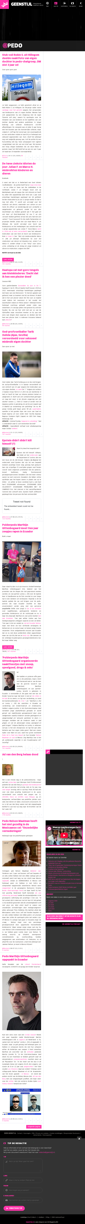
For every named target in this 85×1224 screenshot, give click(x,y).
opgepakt (5, 881)
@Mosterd (5, 262)
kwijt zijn (26, 635)
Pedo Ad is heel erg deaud (12, 735)
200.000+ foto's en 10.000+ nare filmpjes (18, 797)
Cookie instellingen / (57, 1133)
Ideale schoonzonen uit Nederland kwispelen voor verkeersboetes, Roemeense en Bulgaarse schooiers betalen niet (64, 875)
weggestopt (6, 888)
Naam (6, 1186)
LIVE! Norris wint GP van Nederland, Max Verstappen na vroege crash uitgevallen (64, 880)
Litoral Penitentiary (33, 964)
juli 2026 (50, 903)
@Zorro (4, 155)
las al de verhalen (34, 608)
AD (19, 701)
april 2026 (51, 909)
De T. (24, 701)
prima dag (12, 782)
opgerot (22, 1040)
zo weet (19, 389)
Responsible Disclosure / (72, 1133)
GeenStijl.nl (30, 1222)
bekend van (36, 871)
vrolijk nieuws (30, 1035)
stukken (41, 1217)
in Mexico (25, 1074)
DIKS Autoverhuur (58, 1217)
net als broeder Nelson (32, 623)
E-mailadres (9, 1196)
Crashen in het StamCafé (56, 869)
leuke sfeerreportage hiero (13, 890)
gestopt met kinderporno (32, 785)
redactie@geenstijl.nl (47, 1152)
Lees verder (8, 259)
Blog (47, 1217)
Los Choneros (13, 1069)
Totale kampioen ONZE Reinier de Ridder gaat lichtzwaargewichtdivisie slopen (62, 888)
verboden (30, 1052)
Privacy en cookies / (43, 1133)
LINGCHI (8, 320)
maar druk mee (35, 185)
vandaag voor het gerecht (12, 110)
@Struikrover (6, 649)
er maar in (10, 236)
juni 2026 (51, 905)
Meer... (50, 911)
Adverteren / (38, 1135)
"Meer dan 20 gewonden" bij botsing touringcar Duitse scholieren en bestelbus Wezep (65, 866)
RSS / (34, 1133)
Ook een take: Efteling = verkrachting (59, 871)
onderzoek (34, 455)
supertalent (36, 409)
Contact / (20, 1133)
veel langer (6, 789)
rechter (11, 1081)
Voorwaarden (47, 1135)
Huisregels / (28, 1133)
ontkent (14, 428)
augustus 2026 (52, 901)
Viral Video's (31, 1217)
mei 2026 (51, 907)
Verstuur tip (15, 1208)
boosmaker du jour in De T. (29, 285)
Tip (5, 1157)
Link (5, 1176)
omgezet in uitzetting (29, 421)
